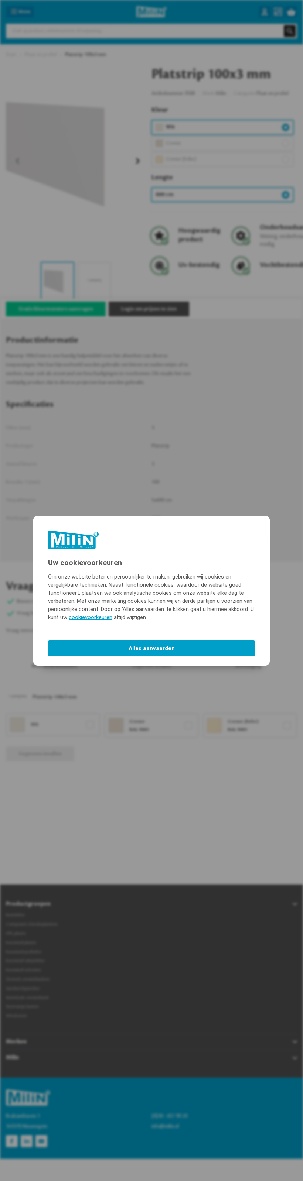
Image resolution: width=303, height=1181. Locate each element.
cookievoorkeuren (90, 617)
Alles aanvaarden (152, 648)
